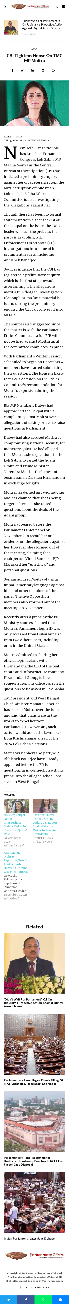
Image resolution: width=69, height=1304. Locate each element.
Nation (35, 49)
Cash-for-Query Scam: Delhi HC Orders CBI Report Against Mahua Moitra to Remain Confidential (45, 824)
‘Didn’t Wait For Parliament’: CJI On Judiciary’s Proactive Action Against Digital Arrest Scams (43, 24)
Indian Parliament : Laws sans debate (29, 1238)
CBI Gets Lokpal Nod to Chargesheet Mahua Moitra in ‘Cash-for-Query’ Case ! (15, 824)
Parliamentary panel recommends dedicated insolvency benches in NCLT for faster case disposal (33, 1161)
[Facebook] (20, 1287)
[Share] (12, 70)
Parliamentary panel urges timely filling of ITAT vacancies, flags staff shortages (33, 1081)
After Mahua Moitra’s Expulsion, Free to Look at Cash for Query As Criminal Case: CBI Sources (16, 862)
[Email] (43, 70)
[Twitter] (26, 1287)
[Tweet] (22, 70)
